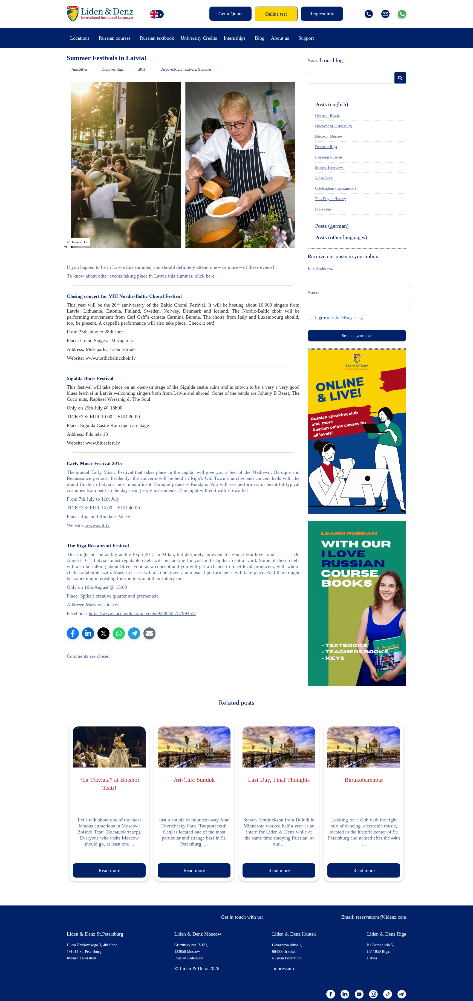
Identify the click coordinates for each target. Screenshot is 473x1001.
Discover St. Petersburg (333, 126)
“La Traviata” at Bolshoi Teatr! (109, 783)
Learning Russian (328, 157)
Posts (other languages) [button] (341, 237)
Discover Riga (112, 69)
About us (280, 38)
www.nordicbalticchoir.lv (110, 358)
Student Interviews (329, 168)
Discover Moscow (329, 136)
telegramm (401, 994)
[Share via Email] (149, 633)
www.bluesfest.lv (102, 443)
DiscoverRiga (170, 69)
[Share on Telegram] (134, 633)
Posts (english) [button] (331, 104)
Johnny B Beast (273, 393)
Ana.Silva (79, 69)
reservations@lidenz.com (381, 917)
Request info (321, 13)
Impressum (283, 968)
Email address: (320, 268)
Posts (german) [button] (332, 226)
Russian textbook (157, 38)
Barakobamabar (364, 779)
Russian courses (115, 38)
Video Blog (324, 178)
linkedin (345, 994)
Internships (235, 38)
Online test (276, 14)
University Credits (199, 38)
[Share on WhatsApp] (119, 633)
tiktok (387, 994)
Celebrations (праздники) (335, 188)
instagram (373, 994)
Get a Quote (230, 13)
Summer (204, 69)
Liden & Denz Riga (386, 934)
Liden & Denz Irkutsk (294, 934)
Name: (313, 292)
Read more (109, 870)
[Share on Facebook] (73, 633)
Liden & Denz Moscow (197, 934)
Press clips (323, 209)
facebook (330, 994)
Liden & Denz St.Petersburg (95, 934)
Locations (80, 38)
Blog (259, 38)
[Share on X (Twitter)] (103, 633)
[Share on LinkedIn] (88, 633)
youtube (359, 994)
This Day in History (330, 199)
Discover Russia (327, 116)
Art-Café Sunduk (194, 779)
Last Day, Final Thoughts (279, 779)
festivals (189, 69)
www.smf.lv (97, 525)
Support (306, 38)
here (210, 276)
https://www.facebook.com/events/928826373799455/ (142, 613)
